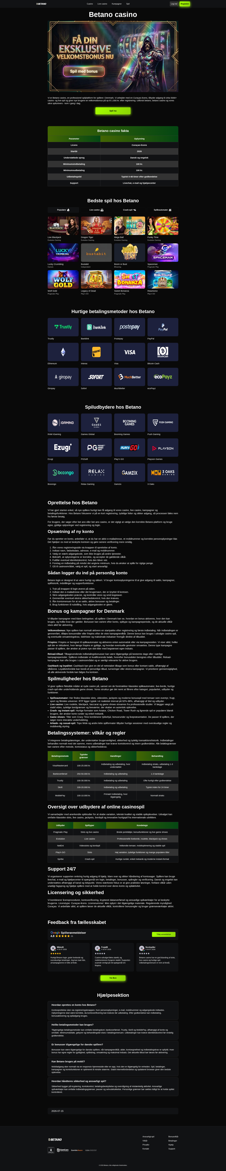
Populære (61, 210)
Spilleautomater (161, 210)
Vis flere (113, 978)
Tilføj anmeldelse (164, 934)
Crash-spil (127, 210)
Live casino (94, 210)
